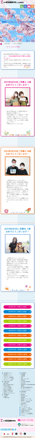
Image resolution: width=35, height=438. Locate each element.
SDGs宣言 (23, 383)
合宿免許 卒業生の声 (8, 390)
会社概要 (23, 375)
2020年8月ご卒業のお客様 (17, 326)
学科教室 (23, 397)
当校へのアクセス (25, 378)
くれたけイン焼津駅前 (8, 377)
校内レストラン (24, 404)
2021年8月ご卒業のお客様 (17, 345)
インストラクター (26, 407)
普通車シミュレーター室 (26, 400)
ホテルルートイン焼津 (8, 378)
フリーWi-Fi (23, 406)
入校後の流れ (6, 397)
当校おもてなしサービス (9, 393)
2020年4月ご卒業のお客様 (17, 321)
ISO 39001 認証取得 (25, 381)
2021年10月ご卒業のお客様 (17, 349)
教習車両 (23, 394)
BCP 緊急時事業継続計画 (26, 387)
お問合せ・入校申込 (26, 409)
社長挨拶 (23, 374)
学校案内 (23, 373)
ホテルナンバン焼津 (8, 380)
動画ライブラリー (26, 412)
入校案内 (6, 394)
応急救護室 (23, 403)
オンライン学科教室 (25, 401)
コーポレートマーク (25, 388)
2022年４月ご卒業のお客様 (17, 359)
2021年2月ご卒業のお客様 (17, 335)
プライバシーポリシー (26, 390)
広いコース (23, 393)
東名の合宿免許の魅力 (8, 384)
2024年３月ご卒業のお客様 (17, 364)
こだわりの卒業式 (17, 43)
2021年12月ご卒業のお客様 (17, 354)
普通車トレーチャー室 (26, 398)
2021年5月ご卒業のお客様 (17, 340)
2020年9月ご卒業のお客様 (17, 331)
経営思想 (23, 380)
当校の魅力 (7, 43)
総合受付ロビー (24, 396)
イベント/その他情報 (27, 413)
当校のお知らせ (25, 410)
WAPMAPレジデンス (8, 375)
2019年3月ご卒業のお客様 (17, 312)
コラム (23, 415)
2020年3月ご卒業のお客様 (17, 316)
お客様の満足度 (7, 386)
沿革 (22, 377)
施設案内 (23, 391)
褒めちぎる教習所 (7, 388)
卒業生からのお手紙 (8, 391)
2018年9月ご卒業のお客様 (17, 307)
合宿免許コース (8, 373)
